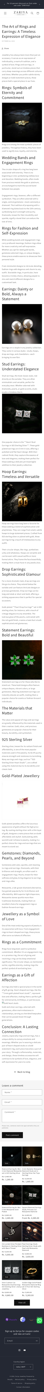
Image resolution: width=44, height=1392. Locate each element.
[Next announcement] (39, 4)
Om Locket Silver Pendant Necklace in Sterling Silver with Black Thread (12, 1246)
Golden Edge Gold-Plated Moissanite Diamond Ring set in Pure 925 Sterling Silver (31, 1286)
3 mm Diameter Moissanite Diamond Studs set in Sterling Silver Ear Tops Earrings (32, 1172)
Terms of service (16, 1383)
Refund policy (19, 1379)
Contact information (23, 1387)
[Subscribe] (36, 1341)
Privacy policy (32, 1379)
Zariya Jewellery (20, 1376)
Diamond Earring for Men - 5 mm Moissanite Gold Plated (12, 1209)
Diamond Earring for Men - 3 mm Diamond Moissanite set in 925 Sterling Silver (12, 1171)
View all (22, 1302)
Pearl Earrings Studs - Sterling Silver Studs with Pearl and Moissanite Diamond (31, 1247)
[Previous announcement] (4, 4)
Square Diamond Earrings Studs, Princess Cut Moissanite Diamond (31, 1209)
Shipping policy (30, 1383)
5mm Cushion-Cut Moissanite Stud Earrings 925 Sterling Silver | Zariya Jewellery (12, 1286)
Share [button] (6, 48)
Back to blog (23, 1071)
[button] (5, 13)
